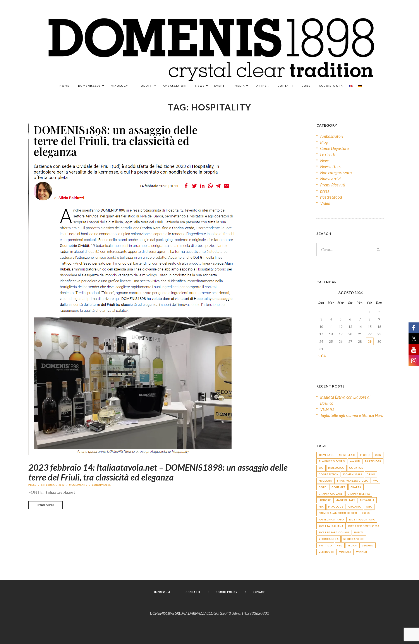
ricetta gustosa (362, 519)
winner (361, 551)
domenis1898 (352, 474)
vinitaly (345, 551)
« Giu (322, 355)
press (32, 484)
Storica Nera (329, 538)
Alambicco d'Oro (332, 461)
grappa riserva (358, 493)
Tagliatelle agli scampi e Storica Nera (351, 415)
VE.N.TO (327, 409)
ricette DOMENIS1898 (363, 526)
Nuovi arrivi (330, 178)
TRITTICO (325, 545)
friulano (325, 480)
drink (371, 474)
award (355, 461)
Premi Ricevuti (332, 184)
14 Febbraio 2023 (53, 484)
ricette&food (331, 197)
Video (325, 203)
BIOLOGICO (336, 467)
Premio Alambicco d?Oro (338, 512)
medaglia (367, 500)
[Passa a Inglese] (351, 86)
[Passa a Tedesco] (359, 86)
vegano (367, 545)
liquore (325, 500)
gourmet (338, 487)
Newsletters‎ (330, 166)
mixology (335, 506)
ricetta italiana (331, 526)
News (324, 160)
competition (328, 474)
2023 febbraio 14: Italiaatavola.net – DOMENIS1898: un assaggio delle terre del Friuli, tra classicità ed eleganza (158, 472)
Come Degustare (334, 148)
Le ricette (328, 154)
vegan (352, 545)
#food (365, 454)
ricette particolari (334, 532)
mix (321, 506)
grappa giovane (331, 493)
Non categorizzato (336, 172)
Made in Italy (345, 500)
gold (323, 487)
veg (340, 545)
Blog (324, 142)
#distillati (347, 454)
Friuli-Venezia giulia (352, 480)
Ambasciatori (331, 136)
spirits (359, 532)
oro (369, 506)
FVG (375, 480)
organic (354, 506)
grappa (355, 487)
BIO (321, 467)
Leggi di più (45, 505)
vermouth (326, 551)
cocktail (356, 467)
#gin (378, 454)
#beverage (326, 454)
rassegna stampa (332, 519)
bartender (373, 461)
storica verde (354, 538)
